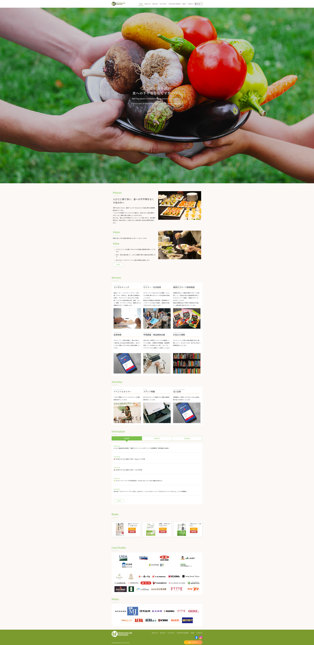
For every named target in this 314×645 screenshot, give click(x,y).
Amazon (132, 529)
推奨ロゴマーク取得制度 (184, 287)
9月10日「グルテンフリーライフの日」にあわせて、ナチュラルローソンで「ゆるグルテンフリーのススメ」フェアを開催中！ (151, 491)
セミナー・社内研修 (152, 287)
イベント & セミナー (122, 391)
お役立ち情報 (179, 335)
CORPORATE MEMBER (183, 633)
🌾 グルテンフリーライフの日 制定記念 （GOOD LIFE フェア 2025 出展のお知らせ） (138, 480)
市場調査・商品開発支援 (154, 335)
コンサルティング (121, 287)
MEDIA (187, 438)
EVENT (157, 438)
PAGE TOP (305, 633)
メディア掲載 (149, 391)
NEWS (126, 438)
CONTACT (199, 633)
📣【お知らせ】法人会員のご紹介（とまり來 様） (128, 470)
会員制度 (117, 335)
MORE (118, 264)
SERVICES (162, 633)
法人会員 (177, 391)
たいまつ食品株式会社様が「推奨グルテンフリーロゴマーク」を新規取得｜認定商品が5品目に (141, 448)
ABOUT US (155, 633)
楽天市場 (132, 531)
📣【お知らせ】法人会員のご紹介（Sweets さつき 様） (130, 459)
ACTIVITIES (171, 633)
